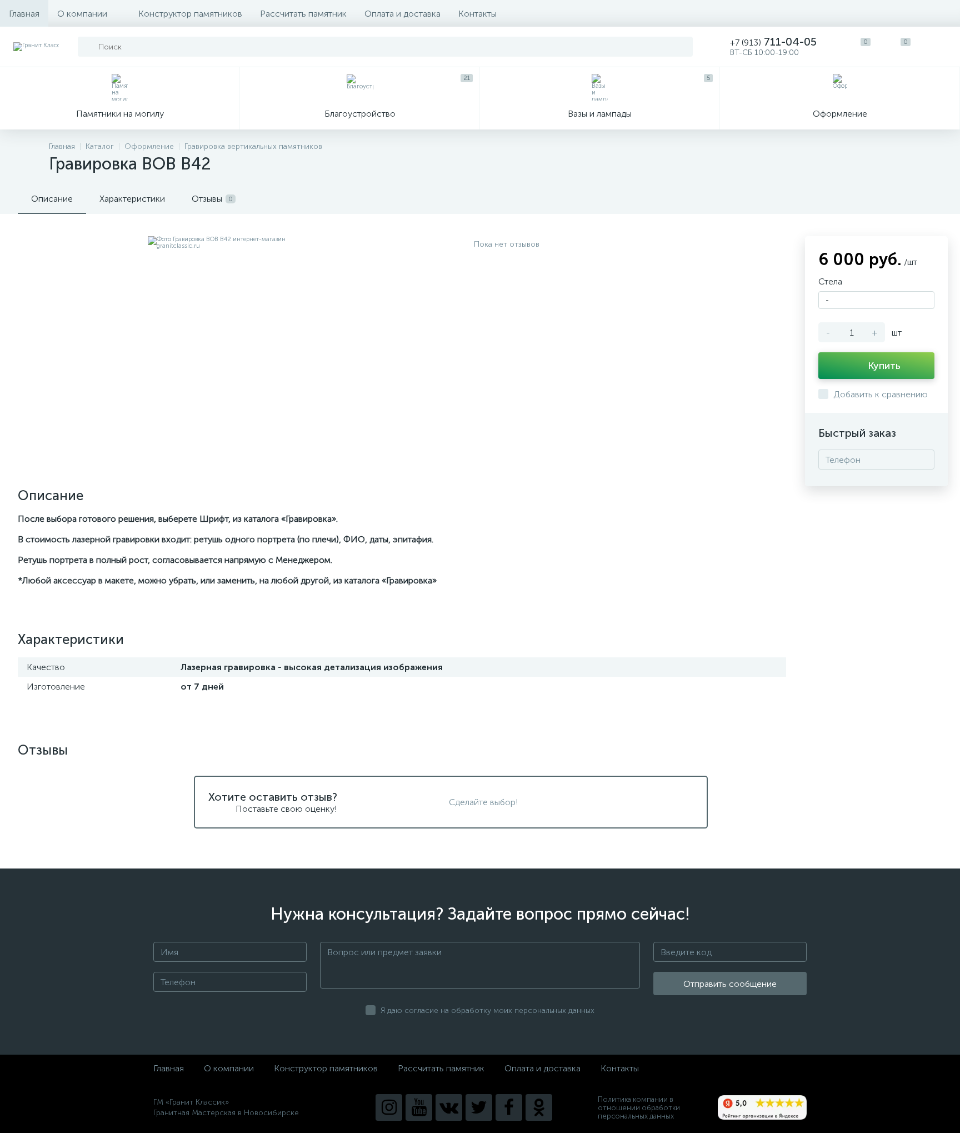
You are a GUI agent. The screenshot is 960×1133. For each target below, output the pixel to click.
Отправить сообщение (730, 984)
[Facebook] (509, 1107)
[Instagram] (389, 1107)
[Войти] (940, 47)
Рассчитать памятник (303, 13)
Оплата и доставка (402, 13)
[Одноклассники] (539, 1107)
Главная (24, 13)
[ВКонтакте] (449, 1107)
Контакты (477, 13)
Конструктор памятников (190, 13)
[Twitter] (479, 1107)
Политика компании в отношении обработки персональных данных (639, 1107)
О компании (82, 13)
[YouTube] (419, 1107)
